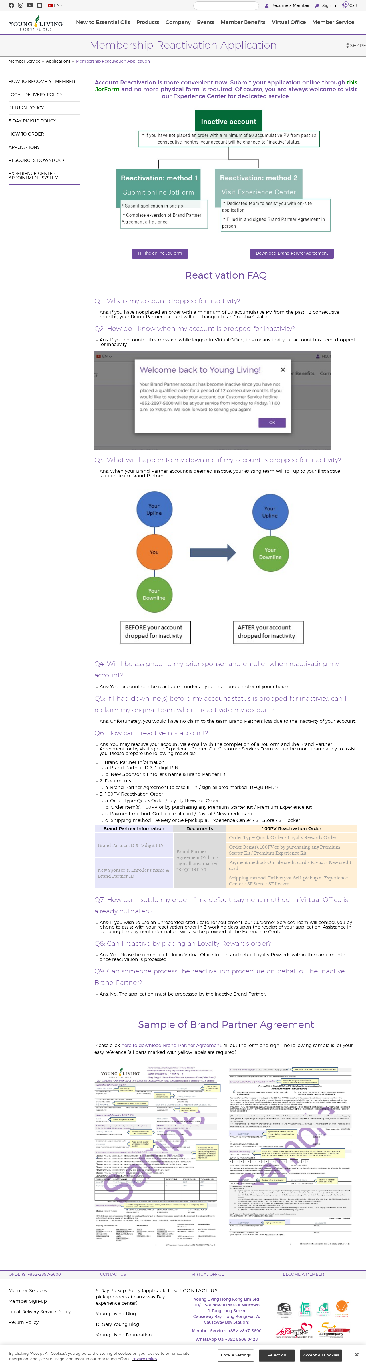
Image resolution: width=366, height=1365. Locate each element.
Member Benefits (243, 22)
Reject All (277, 1355)
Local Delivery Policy (35, 95)
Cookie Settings (236, 1355)
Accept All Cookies (321, 1355)
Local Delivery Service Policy (40, 1312)
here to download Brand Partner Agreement (171, 1045)
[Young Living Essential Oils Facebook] (11, 5)
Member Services (28, 1290)
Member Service (333, 22)
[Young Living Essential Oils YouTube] (30, 5)
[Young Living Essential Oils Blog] (39, 5)
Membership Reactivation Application (113, 61)
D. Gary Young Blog (117, 1324)
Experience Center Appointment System (34, 176)
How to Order (26, 134)
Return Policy (26, 108)
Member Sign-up (28, 1301)
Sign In (329, 6)
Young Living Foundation (124, 1335)
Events (205, 22)
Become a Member (290, 6)
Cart (351, 4)
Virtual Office (289, 22)
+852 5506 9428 (241, 1340)
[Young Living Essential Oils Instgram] (20, 5)
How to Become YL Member (42, 82)
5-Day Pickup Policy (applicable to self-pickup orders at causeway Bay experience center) (139, 1297)
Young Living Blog (116, 1314)
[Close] (357, 1354)
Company (178, 22)
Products (147, 22)
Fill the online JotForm (160, 253)
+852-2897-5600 (245, 1331)
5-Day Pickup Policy (32, 121)
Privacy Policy (144, 1359)
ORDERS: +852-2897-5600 (35, 1275)
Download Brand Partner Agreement (292, 253)
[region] (183, 1355)
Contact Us (113, 1275)
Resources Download (36, 160)
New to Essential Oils (103, 22)
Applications (58, 61)
